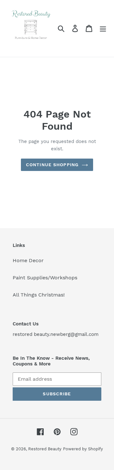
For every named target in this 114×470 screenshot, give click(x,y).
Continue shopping (52, 164)
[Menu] (103, 28)
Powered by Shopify (83, 448)
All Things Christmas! (39, 295)
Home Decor (28, 260)
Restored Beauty (44, 448)
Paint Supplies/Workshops (45, 278)
